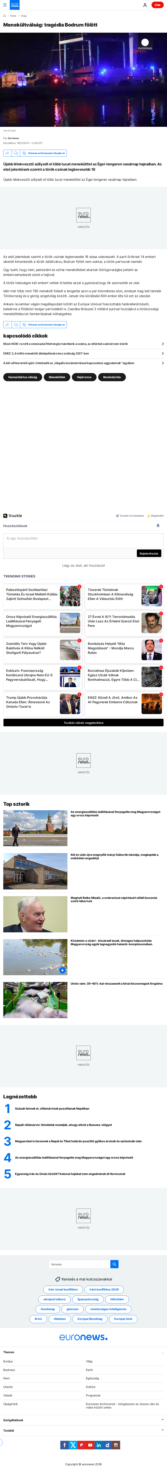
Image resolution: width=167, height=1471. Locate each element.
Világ (23, 16)
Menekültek (57, 377)
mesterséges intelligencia (108, 1309)
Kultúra (90, 1387)
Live (157, 5)
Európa (8, 1361)
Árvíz (38, 1319)
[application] (83, 80)
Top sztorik (16, 804)
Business (9, 1369)
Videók (7, 1395)
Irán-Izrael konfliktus (63, 1289)
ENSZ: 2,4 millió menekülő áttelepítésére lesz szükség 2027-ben (46, 353)
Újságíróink (10, 1403)
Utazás (8, 1387)
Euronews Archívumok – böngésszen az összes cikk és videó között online (122, 1405)
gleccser (73, 1309)
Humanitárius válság (22, 377)
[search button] (114, 1264)
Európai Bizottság (90, 1319)
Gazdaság (48, 1309)
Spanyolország (88, 1299)
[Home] (4, 15)
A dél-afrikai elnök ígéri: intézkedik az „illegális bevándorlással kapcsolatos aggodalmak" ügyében (68, 363)
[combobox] (84, 1264)
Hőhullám (117, 1299)
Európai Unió (123, 1319)
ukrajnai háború (54, 1299)
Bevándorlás (112, 377)
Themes (8, 1352)
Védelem (60, 1319)
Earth (89, 1369)
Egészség (92, 1378)
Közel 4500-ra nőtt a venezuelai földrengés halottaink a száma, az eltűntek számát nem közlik (65, 343)
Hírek (13, 16)
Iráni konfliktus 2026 (104, 1289)
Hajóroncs (84, 377)
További (8, 1430)
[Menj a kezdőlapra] (15, 5)
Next (6, 1378)
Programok (93, 1395)
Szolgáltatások (13, 1420)
